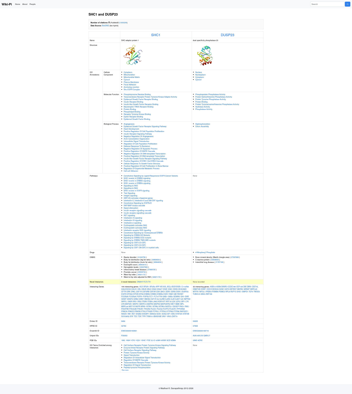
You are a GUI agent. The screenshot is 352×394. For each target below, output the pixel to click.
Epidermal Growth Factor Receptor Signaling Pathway (145, 126)
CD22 (154, 289)
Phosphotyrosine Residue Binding (137, 94)
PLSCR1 (172, 308)
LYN (122, 304)
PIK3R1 (140, 308)
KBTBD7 (233, 289)
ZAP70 (174, 316)
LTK (187, 301)
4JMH (158, 340)
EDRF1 (204, 289)
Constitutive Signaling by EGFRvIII (138, 203)
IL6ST (177, 299)
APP (158, 286)
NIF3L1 (202, 291)
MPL (182, 304)
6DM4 (173, 340)
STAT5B (186, 313)
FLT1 (151, 296)
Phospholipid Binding (132, 111)
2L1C (153, 340)
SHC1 (155, 34)
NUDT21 (168, 306)
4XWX (163, 340)
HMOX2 (147, 299)
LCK (173, 301)
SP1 (169, 313)
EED (209, 289)
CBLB (143, 289)
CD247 (159, 289)
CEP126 (239, 286)
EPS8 (141, 294)
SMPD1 (245, 291)
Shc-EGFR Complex (132, 89)
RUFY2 (233, 291)
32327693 (144, 267)
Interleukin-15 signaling (133, 217)
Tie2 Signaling (129, 193)
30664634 (156, 259)
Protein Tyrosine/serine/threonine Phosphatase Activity (217, 104)
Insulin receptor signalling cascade (137, 210)
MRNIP (247, 289)
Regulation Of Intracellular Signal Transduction (142, 357)
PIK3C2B (133, 308)
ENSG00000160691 (129, 330)
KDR (160, 301)
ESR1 (165, 294)
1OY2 (133, 340)
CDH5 (175, 289)
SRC (173, 313)
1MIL (123, 340)
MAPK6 (150, 304)
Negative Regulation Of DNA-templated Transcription (145, 153)
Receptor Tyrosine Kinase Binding (137, 114)
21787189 (219, 262)
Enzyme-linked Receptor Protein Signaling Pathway (144, 347)
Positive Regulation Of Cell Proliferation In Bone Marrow (146, 166)
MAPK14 (143, 304)
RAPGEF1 (184, 311)
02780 (123, 326)
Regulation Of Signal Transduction (137, 365)
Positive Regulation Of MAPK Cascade (139, 151)
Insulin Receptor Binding (133, 101)
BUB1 (178, 286)
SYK (131, 316)
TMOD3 (257, 291)
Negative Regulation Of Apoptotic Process (140, 148)
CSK (158, 291)
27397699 (235, 257)
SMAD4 (153, 313)
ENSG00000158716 (201, 330)
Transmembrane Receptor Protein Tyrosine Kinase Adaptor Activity (150, 96)
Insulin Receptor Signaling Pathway (138, 133)
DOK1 (178, 291)
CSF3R (153, 291)
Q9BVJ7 (207, 335)
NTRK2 (155, 306)
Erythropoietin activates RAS (135, 225)
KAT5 (227, 289)
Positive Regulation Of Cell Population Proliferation (144, 131)
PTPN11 (156, 311)
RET (133, 313)
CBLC (149, 289)
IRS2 (139, 301)
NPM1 (143, 306)
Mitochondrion (129, 74)
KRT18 (168, 301)
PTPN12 (163, 311)
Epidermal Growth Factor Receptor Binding (141, 99)
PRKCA (124, 311)
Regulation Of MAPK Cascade (136, 360)
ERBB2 (147, 294)
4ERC (200, 340)
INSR (130, 301)
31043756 (141, 257)
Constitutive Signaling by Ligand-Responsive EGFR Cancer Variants (151, 175)
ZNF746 (209, 294)
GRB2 (136, 299)
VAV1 (164, 316)
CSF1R (139, 291)
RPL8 (228, 291)
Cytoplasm (128, 72)
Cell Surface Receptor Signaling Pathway (140, 350)
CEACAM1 (182, 289)
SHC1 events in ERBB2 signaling (137, 178)
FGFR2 (146, 296)
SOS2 (164, 313)
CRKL (133, 291)
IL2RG (167, 299)
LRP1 (183, 301)
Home (17, 4)
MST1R (132, 306)
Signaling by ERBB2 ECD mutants (137, 237)
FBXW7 (180, 294)
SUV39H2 (125, 316)
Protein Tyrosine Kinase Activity (136, 352)
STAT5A (178, 313)
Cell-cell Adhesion (131, 171)
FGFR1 (139, 296)
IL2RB (162, 299)
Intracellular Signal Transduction (136, 141)
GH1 (182, 296)
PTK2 (143, 311)
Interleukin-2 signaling (132, 222)
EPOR (135, 294)
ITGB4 (150, 301)
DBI (244, 286)
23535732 (142, 272)
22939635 (215, 259)
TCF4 (251, 291)
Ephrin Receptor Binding (133, 116)
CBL (139, 289)
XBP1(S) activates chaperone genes (138, 198)
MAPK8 (157, 304)
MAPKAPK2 (165, 304)
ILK (182, 299)
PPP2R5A (181, 308)
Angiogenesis (129, 124)
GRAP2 (130, 299)
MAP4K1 (128, 304)
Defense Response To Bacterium (137, 146)
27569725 (151, 269)
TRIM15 (149, 316)
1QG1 (138, 340)
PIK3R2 (147, 308)
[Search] (347, 4)
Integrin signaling (130, 195)
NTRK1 (149, 306)
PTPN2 (170, 311)
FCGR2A (124, 296)
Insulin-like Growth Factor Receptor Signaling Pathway (145, 158)
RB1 (129, 313)
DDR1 (168, 291)
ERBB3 (153, 294)
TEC (135, 316)
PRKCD (131, 311)
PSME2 (222, 291)
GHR (187, 296)
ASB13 (213, 286)
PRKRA (137, 311)
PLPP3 (166, 308)
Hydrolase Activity (202, 106)
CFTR (123, 291)
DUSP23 (227, 34)
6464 (123, 321)
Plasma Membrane (131, 82)
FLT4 (156, 296)
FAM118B (173, 294)
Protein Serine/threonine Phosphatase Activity (213, 96)
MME (177, 304)
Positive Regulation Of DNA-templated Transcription (144, 156)
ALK (141, 286)
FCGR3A (132, 296)
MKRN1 (240, 289)
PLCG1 (153, 308)
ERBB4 (160, 294)
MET (173, 304)
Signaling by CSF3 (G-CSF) (135, 242)
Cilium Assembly (202, 126)
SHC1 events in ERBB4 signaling (137, 183)
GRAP (123, 299)
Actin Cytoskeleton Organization (136, 138)
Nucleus (198, 72)
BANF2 (224, 286)
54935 (195, 321)
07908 (195, 326)
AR (161, 286)
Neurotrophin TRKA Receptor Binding (138, 106)
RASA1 (124, 313)
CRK (128, 291)
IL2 (158, 299)
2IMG (195, 340)
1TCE (148, 340)
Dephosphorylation (202, 124)
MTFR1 (196, 291)
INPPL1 (124, 301)
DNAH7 (140, 281)
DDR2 (173, 291)
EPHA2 (130, 294)
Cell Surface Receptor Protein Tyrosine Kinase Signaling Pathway (150, 345)
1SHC (143, 340)
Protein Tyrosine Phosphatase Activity (210, 99)
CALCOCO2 (126, 289)
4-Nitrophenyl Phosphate (205, 252)
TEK (139, 316)
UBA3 (202, 294)
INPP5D (187, 299)
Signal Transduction (131, 355)
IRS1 (135, 301)
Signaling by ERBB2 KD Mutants (137, 235)
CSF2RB (145, 291)
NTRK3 (162, 306)
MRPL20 (253, 289)
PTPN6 (176, 311)
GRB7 (141, 299)
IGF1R (153, 299)
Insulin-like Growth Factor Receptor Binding (141, 104)
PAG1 (181, 306)
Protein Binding (130, 109)
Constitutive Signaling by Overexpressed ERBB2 (143, 232)
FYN (160, 296)
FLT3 (146, 281)
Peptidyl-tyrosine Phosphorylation (137, 367)
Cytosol (127, 79)
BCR (174, 286)
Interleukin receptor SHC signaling (137, 230)
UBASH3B (157, 316)
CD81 (170, 289)
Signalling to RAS (131, 185)
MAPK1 (136, 304)
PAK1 (187, 306)
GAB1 (165, 296)
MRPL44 (124, 306)
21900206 (123, 22)
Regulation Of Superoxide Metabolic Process (142, 168)
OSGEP (175, 306)
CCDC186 (232, 286)
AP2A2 (152, 286)
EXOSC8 (214, 289)
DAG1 (162, 291)
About (24, 4)
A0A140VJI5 (198, 335)
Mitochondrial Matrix (132, 77)
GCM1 (221, 289)
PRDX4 (208, 291)
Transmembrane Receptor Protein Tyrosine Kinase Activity (147, 362)
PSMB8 (215, 291)
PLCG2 (160, 308)
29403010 (142, 264)
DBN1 (249, 286)
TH (149, 281)
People (32, 4)
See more (125, 370)
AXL (165, 286)
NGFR (137, 306)
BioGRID (105, 25)
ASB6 (218, 286)
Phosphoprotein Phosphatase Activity (210, 94)
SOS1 (158, 313)
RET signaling (129, 215)
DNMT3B (196, 289)
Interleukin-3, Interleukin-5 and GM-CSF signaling (143, 200)
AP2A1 (146, 286)
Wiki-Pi (7, 4)
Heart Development (131, 128)
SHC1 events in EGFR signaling (136, 190)
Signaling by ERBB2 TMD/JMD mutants (140, 240)
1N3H (128, 340)
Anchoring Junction (131, 87)
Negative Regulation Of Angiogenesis (138, 136)
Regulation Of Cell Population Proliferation (140, 143)
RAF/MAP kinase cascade (134, 205)
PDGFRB (125, 308)
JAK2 (155, 301)
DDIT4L (255, 286)
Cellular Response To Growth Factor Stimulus (142, 163)
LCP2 (178, 301)
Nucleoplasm (200, 74)
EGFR (123, 294)
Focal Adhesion (130, 84)
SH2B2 (138, 313)
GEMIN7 (176, 296)
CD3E (165, 289)
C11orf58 (185, 286)
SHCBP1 (145, 313)
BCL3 (169, 286)
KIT (163, 301)
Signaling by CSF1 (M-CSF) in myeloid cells (141, 247)
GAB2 (170, 296)
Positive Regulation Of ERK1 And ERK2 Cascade (143, 161)
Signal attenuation (131, 208)
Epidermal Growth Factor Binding (137, 119)
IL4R (173, 299)
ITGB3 (144, 301)
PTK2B (149, 311)
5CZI (168, 340)
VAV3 (169, 316)
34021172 (141, 274)
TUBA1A (196, 294)
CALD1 (134, 289)
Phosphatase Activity (203, 109)
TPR (144, 316)
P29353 (124, 335)
